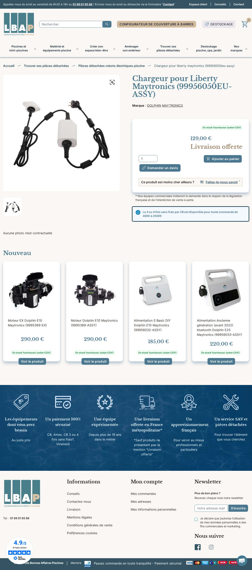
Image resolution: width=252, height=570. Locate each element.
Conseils (220, 4)
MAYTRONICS (172, 105)
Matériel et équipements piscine (57, 48)
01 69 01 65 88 (82, 4)
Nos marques (237, 48)
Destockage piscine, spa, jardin (208, 48)
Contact (168, 4)
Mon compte (147, 482)
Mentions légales (79, 517)
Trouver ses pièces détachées (168, 48)
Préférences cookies (82, 533)
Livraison (73, 509)
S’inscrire (238, 508)
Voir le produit (32, 361)
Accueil (8, 66)
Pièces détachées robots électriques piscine (111, 66)
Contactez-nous (79, 501)
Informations (83, 482)
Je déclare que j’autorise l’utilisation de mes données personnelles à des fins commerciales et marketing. (223, 522)
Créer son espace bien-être (96, 48)
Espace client (198, 4)
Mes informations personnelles (153, 509)
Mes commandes (143, 494)
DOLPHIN (154, 105)
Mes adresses (141, 501)
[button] (242, 560)
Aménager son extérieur (132, 48)
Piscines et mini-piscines (18, 48)
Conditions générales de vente (89, 525)
